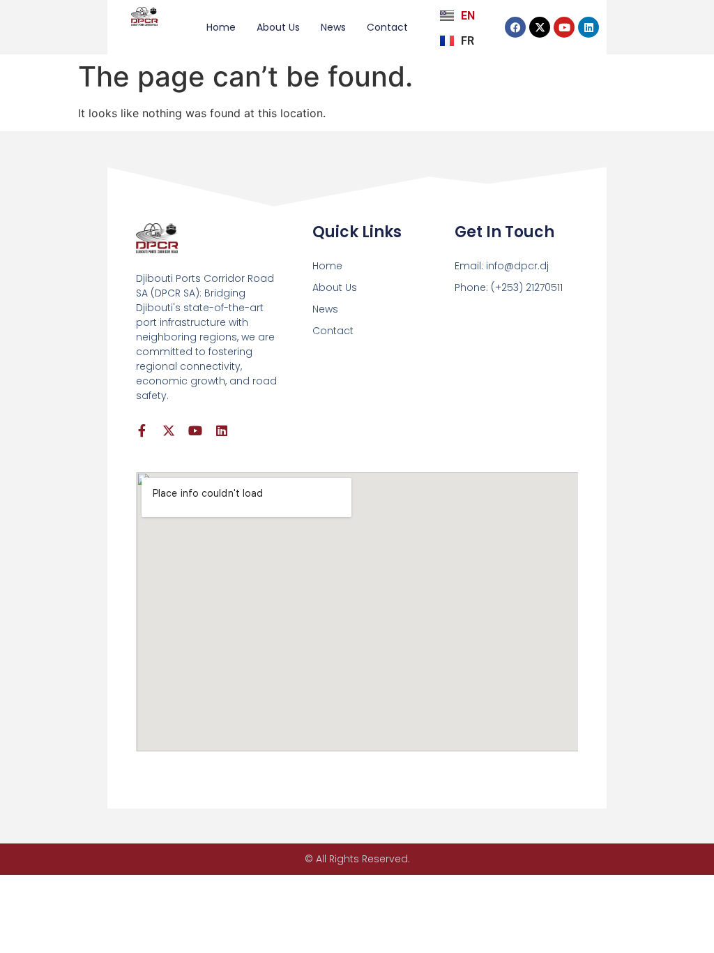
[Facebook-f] (142, 430)
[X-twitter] (539, 27)
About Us (278, 27)
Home (221, 27)
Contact (387, 27)
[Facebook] (515, 27)
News (333, 27)
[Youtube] (564, 27)
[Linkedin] (588, 27)
